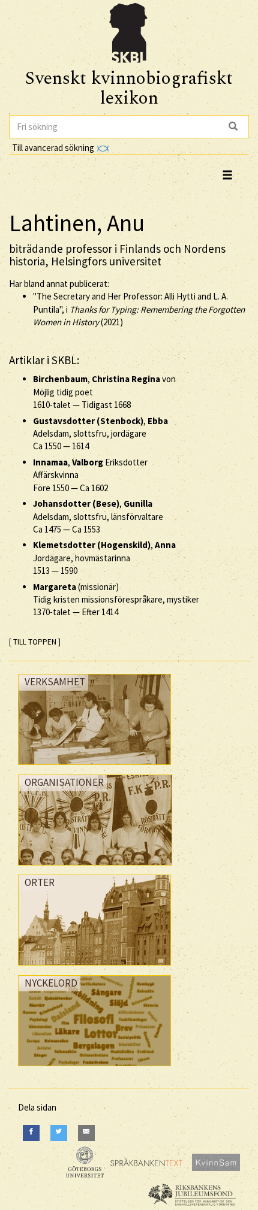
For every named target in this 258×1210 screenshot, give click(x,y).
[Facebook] (31, 1133)
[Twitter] (58, 1133)
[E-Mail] (86, 1133)
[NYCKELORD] (94, 1069)
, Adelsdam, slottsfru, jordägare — (100, 433)
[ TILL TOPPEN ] (35, 642)
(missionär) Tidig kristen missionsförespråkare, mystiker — (116, 599)
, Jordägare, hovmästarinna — (104, 557)
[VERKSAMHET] (94, 767)
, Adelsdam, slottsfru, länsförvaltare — (98, 516)
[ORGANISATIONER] (95, 868)
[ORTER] (94, 968)
